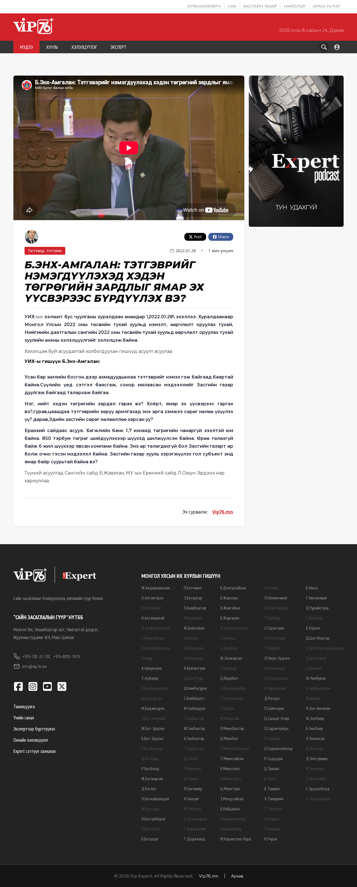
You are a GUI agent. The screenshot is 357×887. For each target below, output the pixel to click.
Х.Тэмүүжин (273, 798)
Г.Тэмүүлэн (273, 808)
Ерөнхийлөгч (204, 6)
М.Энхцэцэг (315, 768)
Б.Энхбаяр (314, 728)
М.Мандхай (229, 718)
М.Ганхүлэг (192, 808)
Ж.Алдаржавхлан (155, 587)
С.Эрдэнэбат (316, 778)
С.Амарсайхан (152, 638)
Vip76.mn (222, 512)
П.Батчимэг (193, 587)
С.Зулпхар (228, 668)
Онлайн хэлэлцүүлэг (30, 740)
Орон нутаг (326, 6)
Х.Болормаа (193, 648)
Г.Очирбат (272, 648)
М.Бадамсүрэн (153, 708)
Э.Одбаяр (272, 618)
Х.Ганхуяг (191, 798)
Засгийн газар (260, 6)
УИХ (232, 6)
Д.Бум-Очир (193, 678)
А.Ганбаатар (194, 738)
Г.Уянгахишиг (316, 598)
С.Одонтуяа (274, 628)
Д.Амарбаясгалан (155, 628)
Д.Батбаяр (150, 758)
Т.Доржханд (194, 839)
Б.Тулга (270, 778)
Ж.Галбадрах (195, 708)
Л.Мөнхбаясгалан (234, 748)
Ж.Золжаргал (231, 658)
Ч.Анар (147, 658)
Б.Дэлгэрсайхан (233, 587)
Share (223, 236)
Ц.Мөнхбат (229, 738)
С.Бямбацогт (194, 698)
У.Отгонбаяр (274, 638)
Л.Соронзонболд (278, 748)
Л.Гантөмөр (193, 788)
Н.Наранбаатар (232, 818)
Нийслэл (295, 6)
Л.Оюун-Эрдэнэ (277, 658)
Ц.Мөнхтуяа (230, 788)
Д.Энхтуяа (314, 748)
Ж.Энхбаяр (315, 718)
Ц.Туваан (271, 768)
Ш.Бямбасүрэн (195, 688)
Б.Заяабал (228, 648)
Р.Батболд (150, 768)
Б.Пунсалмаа (274, 668)
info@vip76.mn (34, 666)
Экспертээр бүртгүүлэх (34, 728)
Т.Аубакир (149, 678)
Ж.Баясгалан (194, 628)
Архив (237, 875)
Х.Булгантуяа (194, 668)
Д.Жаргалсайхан (234, 628)
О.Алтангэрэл (152, 598)
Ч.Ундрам (272, 828)
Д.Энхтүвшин (317, 758)
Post (198, 236)
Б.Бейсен (191, 638)
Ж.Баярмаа (193, 618)
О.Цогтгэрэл (316, 658)
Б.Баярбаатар (195, 608)
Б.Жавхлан (229, 598)
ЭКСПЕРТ (118, 47)
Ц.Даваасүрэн (195, 818)
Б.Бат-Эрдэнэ (152, 738)
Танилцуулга (24, 706)
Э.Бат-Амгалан (153, 718)
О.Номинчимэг (276, 598)
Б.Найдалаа (230, 808)
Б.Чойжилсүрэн (318, 688)
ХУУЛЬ (52, 47)
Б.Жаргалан (229, 618)
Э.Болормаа (193, 658)
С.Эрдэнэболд (318, 788)
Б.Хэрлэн (313, 628)
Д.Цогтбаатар (318, 638)
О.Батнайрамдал (155, 798)
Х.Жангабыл (230, 608)
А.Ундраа (271, 818)
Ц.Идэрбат (229, 678)
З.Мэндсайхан (231, 798)
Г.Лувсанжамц (231, 698)
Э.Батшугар (193, 598)
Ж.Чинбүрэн (315, 678)
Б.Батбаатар (151, 748)
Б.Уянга (312, 587)
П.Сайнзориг (274, 708)
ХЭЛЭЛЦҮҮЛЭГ (84, 47)
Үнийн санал (23, 717)
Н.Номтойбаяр (276, 608)
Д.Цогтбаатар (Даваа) (325, 648)
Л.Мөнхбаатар (232, 728)
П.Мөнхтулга (230, 778)
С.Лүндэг (227, 708)
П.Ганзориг (192, 768)
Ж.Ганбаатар (194, 728)
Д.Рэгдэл (271, 698)
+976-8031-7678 (66, 656)
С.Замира (227, 638)
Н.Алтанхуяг (151, 608)
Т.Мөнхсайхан (232, 758)
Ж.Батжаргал (152, 778)
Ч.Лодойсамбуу (233, 688)
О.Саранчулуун (276, 728)
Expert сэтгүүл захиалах (34, 751)
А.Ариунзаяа (151, 668)
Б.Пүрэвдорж (275, 688)
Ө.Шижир (313, 698)
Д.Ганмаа (191, 778)
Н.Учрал (270, 839)
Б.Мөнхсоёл (230, 768)
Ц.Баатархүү (151, 698)
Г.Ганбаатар (194, 748)
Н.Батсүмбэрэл (153, 818)
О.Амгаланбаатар (155, 648)
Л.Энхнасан (315, 738)
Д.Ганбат (191, 758)
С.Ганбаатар (194, 718)
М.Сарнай (272, 738)
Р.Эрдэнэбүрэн (318, 798)
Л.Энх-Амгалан (318, 708)
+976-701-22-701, (36, 656)
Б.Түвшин (272, 788)
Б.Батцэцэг (150, 839)
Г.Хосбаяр (314, 618)
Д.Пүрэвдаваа (276, 678)
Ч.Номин (271, 587)
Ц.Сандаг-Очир (276, 718)
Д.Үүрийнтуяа (317, 608)
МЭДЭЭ (26, 47)
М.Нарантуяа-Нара (235, 839)
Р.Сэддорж (273, 758)
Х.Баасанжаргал (154, 688)
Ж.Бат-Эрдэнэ (153, 728)
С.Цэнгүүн (314, 668)
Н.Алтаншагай (152, 618)
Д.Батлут (148, 788)
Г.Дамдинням (195, 828)
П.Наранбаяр (231, 828)
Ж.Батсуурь (150, 808)
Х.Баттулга (150, 828)
